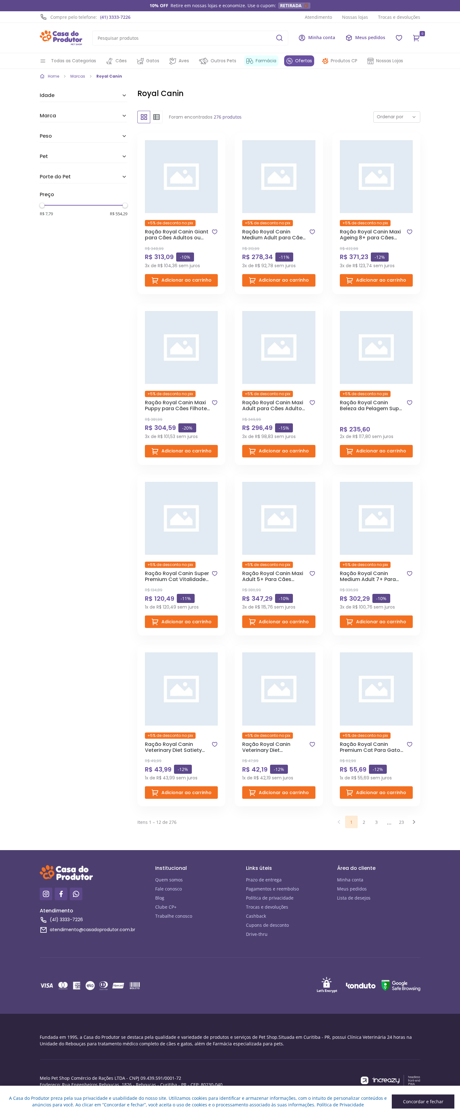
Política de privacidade (270, 898)
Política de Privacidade (340, 1105)
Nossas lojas (355, 17)
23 (401, 822)
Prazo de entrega (264, 880)
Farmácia (266, 61)
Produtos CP (344, 61)
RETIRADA (291, 5)
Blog (159, 898)
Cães (121, 61)
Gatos (152, 61)
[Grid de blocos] (143, 117)
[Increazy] (390, 1080)
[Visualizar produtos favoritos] (399, 38)
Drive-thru (257, 934)
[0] (416, 38)
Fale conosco (168, 889)
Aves (184, 61)
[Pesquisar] (279, 38)
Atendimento (318, 17)
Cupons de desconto (267, 925)
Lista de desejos (354, 898)
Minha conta (350, 880)
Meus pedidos (352, 889)
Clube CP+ (165, 907)
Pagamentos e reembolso (272, 889)
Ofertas (303, 61)
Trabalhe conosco (173, 916)
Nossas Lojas (389, 61)
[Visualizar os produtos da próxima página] (414, 822)
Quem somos (169, 880)
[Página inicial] (61, 37)
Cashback (256, 916)
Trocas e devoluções (399, 17)
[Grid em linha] (156, 117)
